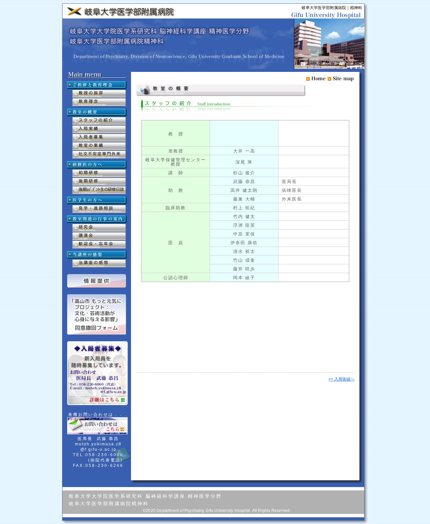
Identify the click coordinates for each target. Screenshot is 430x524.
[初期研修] (99, 173)
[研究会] (99, 228)
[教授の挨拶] (99, 94)
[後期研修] (99, 182)
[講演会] (99, 236)
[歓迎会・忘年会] (99, 245)
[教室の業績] (99, 146)
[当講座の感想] (99, 263)
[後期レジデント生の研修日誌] (99, 190)
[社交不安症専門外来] (99, 154)
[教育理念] (99, 102)
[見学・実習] (99, 209)
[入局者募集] (99, 138)
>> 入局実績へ (341, 379)
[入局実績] (99, 129)
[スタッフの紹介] (99, 121)
